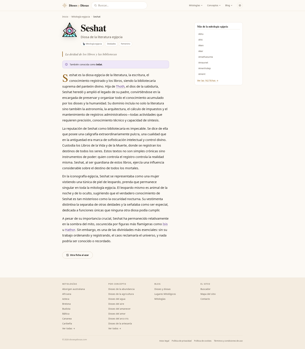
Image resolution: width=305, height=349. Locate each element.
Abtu (200, 33)
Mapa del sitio (208, 293)
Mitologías (194, 5)
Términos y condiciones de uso (228, 340)
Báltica (65, 313)
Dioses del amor (116, 313)
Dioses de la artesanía (120, 323)
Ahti (200, 39)
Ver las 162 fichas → (207, 80)
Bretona (66, 303)
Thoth (120, 86)
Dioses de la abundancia (121, 289)
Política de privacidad (182, 340)
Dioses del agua (116, 298)
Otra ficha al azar (79, 255)
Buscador (205, 289)
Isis (165, 224)
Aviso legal (164, 340)
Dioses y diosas (162, 289)
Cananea (67, 318)
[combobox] (121, 5)
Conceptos (212, 5)
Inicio (65, 16)
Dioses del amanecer (119, 308)
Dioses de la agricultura (121, 293)
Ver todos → (114, 328)
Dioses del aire (116, 303)
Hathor (70, 230)
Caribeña (67, 323)
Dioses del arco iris (118, 318)
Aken (201, 45)
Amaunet (203, 62)
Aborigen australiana (73, 289)
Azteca (65, 298)
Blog (227, 5)
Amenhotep (204, 68)
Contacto (205, 298)
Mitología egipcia (80, 16)
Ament (201, 73)
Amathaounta (205, 56)
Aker (200, 51)
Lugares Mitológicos (165, 293)
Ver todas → (68, 328)
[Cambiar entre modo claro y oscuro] (240, 5)
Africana (66, 293)
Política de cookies (202, 340)
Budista (66, 308)
